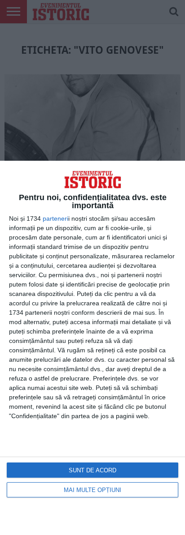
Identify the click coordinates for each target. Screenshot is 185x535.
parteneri (55, 218)
